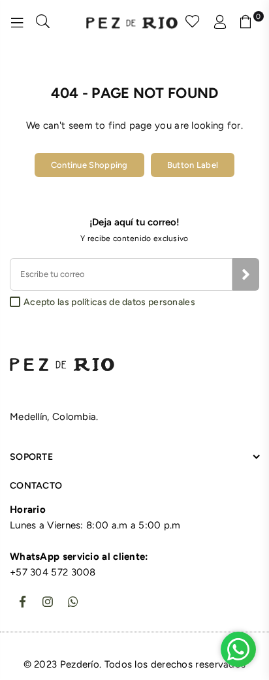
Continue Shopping (89, 165)
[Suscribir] (245, 274)
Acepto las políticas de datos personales (109, 302)
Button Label (193, 165)
